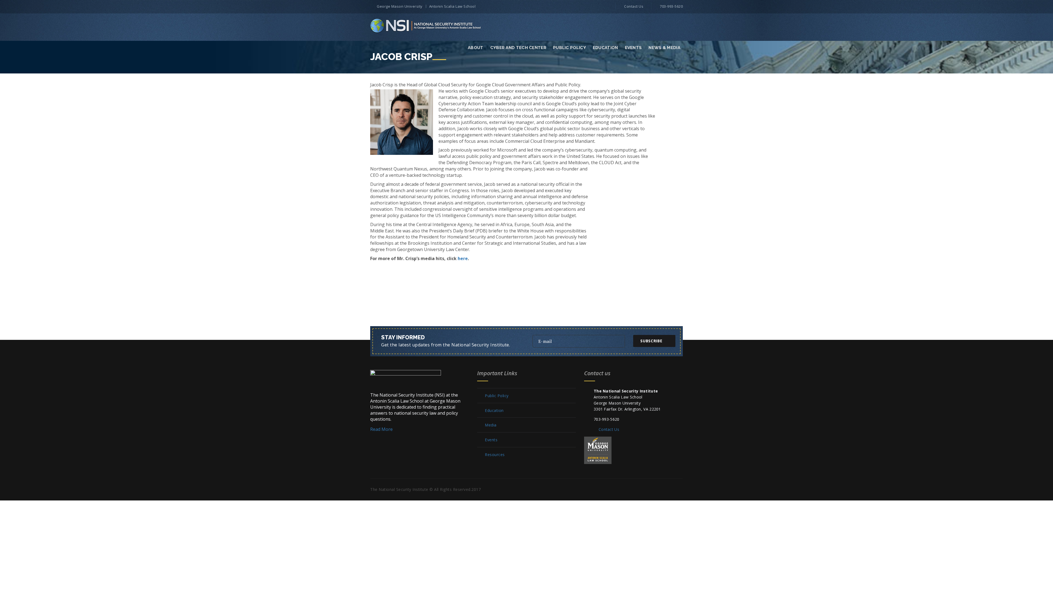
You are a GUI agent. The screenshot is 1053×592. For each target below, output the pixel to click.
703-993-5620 (671, 6)
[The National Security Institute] (426, 25)
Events (633, 47)
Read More (381, 429)
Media (491, 425)
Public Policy (569, 47)
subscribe (651, 340)
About (475, 47)
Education (605, 47)
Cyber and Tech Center (518, 47)
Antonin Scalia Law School (452, 6)
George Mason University (400, 6)
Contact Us (633, 6)
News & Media (664, 47)
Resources (495, 454)
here (463, 258)
